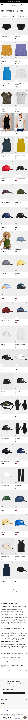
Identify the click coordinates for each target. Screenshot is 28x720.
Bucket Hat (3, 391)
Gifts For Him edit (13, 643)
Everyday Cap (18, 202)
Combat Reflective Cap (20, 178)
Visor (2, 367)
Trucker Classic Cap (5, 461)
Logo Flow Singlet (4, 131)
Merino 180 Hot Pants (5, 36)
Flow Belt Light (4, 414)
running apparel (8, 608)
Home (2, 7)
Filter (4, 16)
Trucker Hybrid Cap (5, 438)
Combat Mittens (18, 438)
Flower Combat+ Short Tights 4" (20, 84)
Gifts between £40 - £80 (9, 7)
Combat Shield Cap (4, 320)
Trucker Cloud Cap (5, 226)
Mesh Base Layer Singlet (6, 83)
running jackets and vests (19, 636)
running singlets (9, 611)
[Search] (21, 4)
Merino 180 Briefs (18, 36)
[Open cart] (26, 4)
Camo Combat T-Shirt (5, 108)
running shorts (19, 609)
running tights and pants (10, 638)
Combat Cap (3, 178)
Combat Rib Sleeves (19, 485)
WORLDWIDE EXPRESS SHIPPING (14, 1)
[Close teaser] (14, 715)
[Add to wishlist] (12, 19)
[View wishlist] (23, 4)
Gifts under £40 (15, 633)
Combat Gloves (18, 414)
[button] (7, 718)
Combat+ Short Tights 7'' (6, 60)
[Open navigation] (2, 4)
